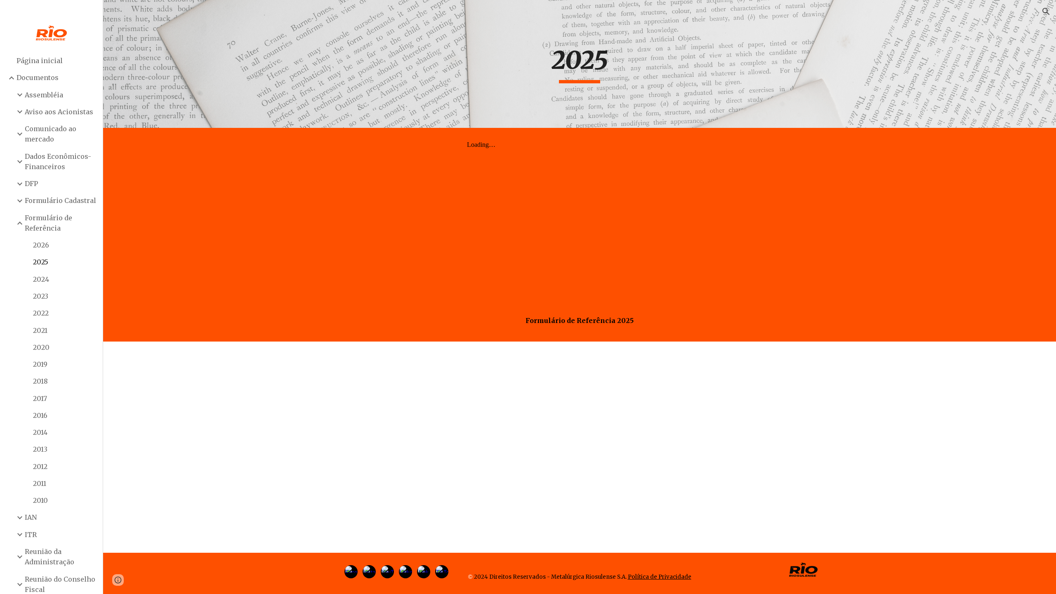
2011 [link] (39, 483)
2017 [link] (40, 398)
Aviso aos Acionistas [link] (59, 112)
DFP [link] (31, 183)
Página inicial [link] (39, 61)
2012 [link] (40, 466)
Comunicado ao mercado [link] (50, 134)
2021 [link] (40, 330)
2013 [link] (40, 449)
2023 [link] (40, 296)
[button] (1046, 11)
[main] (579, 64)
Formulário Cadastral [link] (60, 200)
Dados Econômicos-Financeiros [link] (58, 161)
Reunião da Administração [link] (49, 556)
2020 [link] (41, 347)
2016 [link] (40, 415)
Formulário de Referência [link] (48, 223)
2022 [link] (41, 313)
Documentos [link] (37, 77)
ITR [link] (31, 534)
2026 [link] (41, 245)
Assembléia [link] (44, 95)
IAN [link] (31, 517)
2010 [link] (40, 500)
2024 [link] (41, 279)
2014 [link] (40, 432)
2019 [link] (40, 364)
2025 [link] (40, 262)
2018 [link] (40, 381)
